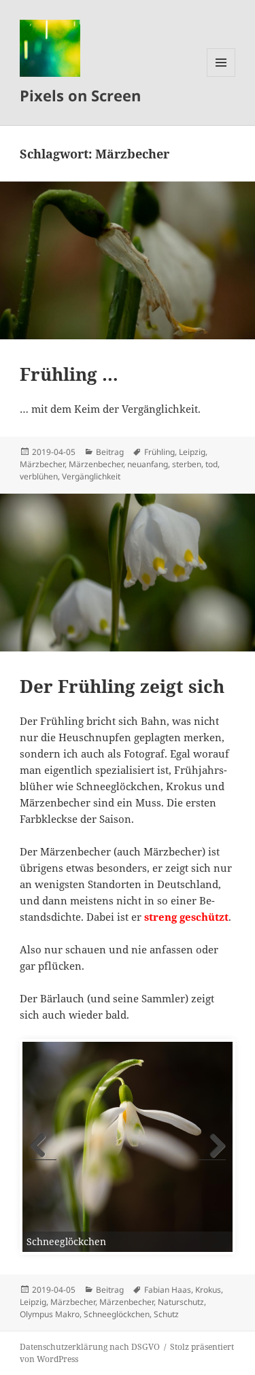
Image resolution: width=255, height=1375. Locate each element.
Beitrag (110, 452)
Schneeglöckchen (117, 1314)
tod (211, 464)
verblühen (39, 476)
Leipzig (192, 452)
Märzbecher (42, 464)
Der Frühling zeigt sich (122, 686)
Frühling (159, 452)
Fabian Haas (167, 1289)
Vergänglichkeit (91, 476)
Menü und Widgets (221, 76)
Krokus (208, 1289)
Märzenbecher (96, 464)
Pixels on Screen (80, 95)
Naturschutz (181, 1302)
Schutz (166, 1314)
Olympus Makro (50, 1314)
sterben (186, 464)
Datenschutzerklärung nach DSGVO (90, 1347)
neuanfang (147, 464)
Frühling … (69, 374)
